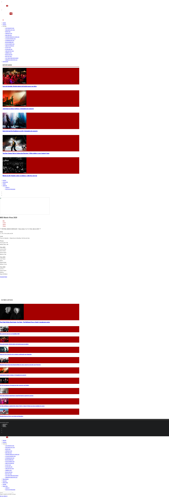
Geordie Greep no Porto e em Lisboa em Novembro (11, 416)
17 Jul (4, 222)
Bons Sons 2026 (8, 35)
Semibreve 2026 (8, 52)
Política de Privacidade (10, 189)
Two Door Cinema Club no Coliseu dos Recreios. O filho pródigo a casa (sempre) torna (26, 153)
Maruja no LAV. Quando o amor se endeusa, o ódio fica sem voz (20, 175)
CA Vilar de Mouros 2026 (10, 38)
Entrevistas (5, 182)
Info (3, 220)
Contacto (7, 187)
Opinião (4, 183)
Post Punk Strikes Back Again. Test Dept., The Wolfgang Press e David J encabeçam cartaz (25, 322)
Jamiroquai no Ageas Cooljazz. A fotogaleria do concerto (18, 108)
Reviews (4, 180)
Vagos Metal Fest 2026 (10, 30)
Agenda (4, 22)
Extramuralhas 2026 (9, 40)
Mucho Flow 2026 (8, 54)
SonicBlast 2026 (8, 33)
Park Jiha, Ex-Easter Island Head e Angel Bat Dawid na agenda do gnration (16, 395)
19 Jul (4, 226)
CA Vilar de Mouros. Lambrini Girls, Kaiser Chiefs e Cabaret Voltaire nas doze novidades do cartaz (22, 406)
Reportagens (5, 61)
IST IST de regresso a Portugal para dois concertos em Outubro (14, 385)
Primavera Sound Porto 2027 (11, 59)
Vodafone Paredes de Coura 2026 (12, 37)
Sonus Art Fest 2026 (9, 51)
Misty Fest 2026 (8, 56)
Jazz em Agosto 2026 (9, 28)
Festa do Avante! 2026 (9, 44)
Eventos (4, 24)
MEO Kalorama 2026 (9, 42)
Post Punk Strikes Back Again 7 (11, 58)
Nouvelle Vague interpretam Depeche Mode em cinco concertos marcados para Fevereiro (20, 364)
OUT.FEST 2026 (8, 47)
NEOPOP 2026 (7, 31)
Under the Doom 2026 (9, 45)
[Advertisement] (39, 287)
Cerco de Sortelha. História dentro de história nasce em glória (20, 86)
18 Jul (4, 224)
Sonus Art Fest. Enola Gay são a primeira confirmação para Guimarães (16, 354)
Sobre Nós (5, 185)
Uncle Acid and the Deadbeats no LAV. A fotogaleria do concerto (20, 131)
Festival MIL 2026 (8, 49)
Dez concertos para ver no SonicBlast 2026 (9, 333)
